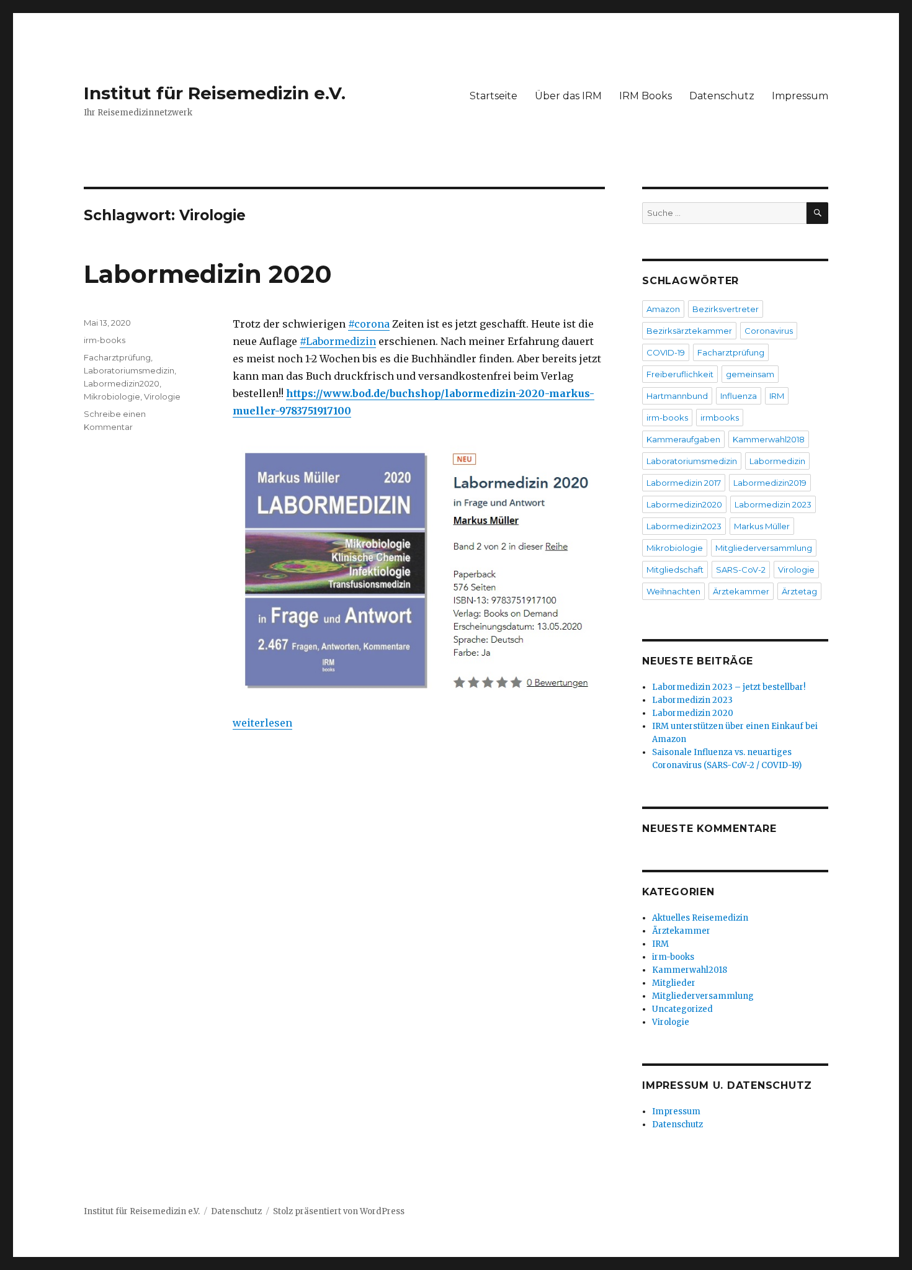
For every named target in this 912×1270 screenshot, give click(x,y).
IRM (776, 396)
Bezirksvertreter (725, 309)
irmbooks (719, 418)
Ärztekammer (741, 591)
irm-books (104, 340)
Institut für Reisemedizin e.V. (215, 93)
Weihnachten (673, 591)
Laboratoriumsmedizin (129, 370)
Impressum (800, 96)
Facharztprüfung (117, 357)
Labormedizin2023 (684, 526)
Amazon (663, 309)
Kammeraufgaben (683, 439)
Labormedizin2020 (121, 383)
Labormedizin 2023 (773, 504)
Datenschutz (721, 96)
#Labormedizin (338, 341)
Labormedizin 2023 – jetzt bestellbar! (728, 687)
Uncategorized (682, 1009)
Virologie (162, 396)
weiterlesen (262, 723)
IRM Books (645, 96)
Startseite (493, 96)
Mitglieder (673, 983)
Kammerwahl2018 (769, 439)
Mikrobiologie (112, 396)
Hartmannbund (677, 396)
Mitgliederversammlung (763, 548)
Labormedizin (777, 461)
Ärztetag (799, 591)
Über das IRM (568, 96)
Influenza (738, 396)
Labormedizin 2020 (208, 274)
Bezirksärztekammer (689, 331)
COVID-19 (665, 352)
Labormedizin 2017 (683, 483)
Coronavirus (768, 331)
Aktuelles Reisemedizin (700, 918)
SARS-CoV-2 (741, 570)
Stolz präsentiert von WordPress (339, 1211)
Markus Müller (762, 526)
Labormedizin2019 (770, 483)
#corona (369, 324)
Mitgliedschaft (675, 570)
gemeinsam (750, 374)
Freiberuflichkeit (679, 374)
